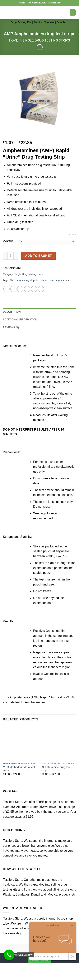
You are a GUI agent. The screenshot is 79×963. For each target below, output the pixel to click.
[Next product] (40, 47)
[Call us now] (9, 955)
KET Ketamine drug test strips (55, 769)
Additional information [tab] (20, 319)
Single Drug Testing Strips (46, 40)
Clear (72, 234)
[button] (5, 12)
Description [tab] (12, 311)
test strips (41, 280)
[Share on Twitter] (20, 289)
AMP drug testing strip (22, 280)
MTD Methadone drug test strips (19, 769)
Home (13, 40)
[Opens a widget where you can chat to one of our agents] (53, 941)
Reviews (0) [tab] (11, 327)
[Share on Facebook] (13, 289)
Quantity (8, 241)
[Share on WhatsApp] (6, 289)
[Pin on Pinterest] (34, 289)
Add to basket (38, 255)
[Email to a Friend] (27, 289)
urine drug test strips (60, 280)
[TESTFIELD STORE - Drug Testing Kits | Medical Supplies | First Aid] (38, 12)
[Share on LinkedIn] (41, 289)
